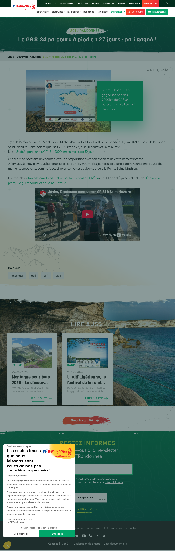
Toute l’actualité (82, 420)
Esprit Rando (67, 3)
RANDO (17, 365)
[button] (7, 545)
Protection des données (86, 528)
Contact (53, 543)
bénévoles (108, 3)
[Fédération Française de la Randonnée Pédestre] (24, 6)
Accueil (11, 56)
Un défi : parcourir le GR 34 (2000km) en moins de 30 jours (55, 151)
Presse (121, 3)
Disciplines (57, 12)
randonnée (17, 275)
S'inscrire (84, 508)
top (169, 528)
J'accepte (57, 533)
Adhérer (102, 12)
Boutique (83, 3)
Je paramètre (21, 533)
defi (46, 275)
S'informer (116, 12)
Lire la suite (38, 398)
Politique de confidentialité (119, 528)
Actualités (35, 56)
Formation (134, 3)
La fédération (40, 12)
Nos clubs (88, 12)
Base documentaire (115, 543)
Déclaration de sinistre (86, 543)
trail (33, 275)
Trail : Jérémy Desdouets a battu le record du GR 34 (63, 178)
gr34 (58, 275)
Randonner (73, 12)
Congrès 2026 (49, 3)
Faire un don (150, 3)
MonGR (95, 3)
